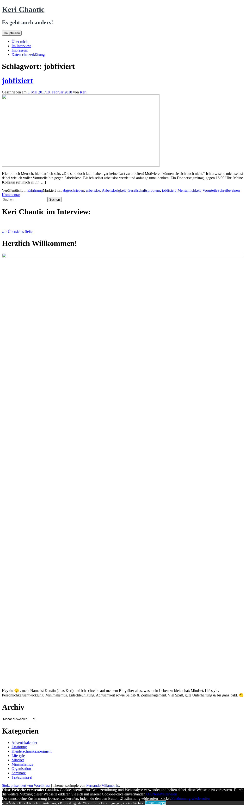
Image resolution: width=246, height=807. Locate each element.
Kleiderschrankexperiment (31, 751)
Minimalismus (22, 764)
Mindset (18, 760)
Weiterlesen (168, 794)
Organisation (21, 769)
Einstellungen (155, 803)
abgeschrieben (73, 190)
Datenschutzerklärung (28, 54)
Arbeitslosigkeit (114, 190)
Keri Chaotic (23, 9)
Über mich (20, 41)
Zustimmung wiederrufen (190, 798)
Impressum (20, 50)
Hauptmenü (12, 33)
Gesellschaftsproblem (144, 190)
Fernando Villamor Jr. (102, 785)
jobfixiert (17, 80)
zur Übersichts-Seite (17, 232)
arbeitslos (93, 190)
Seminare (19, 773)
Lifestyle (18, 756)
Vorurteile (210, 190)
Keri (83, 92)
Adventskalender (24, 743)
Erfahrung (35, 190)
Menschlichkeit (189, 190)
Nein (156, 794)
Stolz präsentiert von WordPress (26, 785)
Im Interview (21, 46)
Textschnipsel (22, 777)
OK (149, 794)
